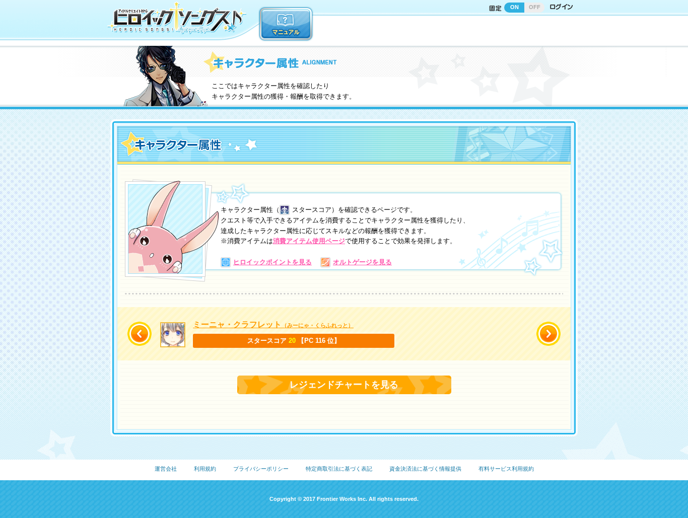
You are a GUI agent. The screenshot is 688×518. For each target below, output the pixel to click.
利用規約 (205, 469)
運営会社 (166, 469)
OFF (534, 7)
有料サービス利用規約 (506, 469)
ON (514, 7)
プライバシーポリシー (261, 469)
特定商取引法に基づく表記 (339, 469)
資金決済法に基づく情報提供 (425, 469)
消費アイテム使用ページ (309, 241)
